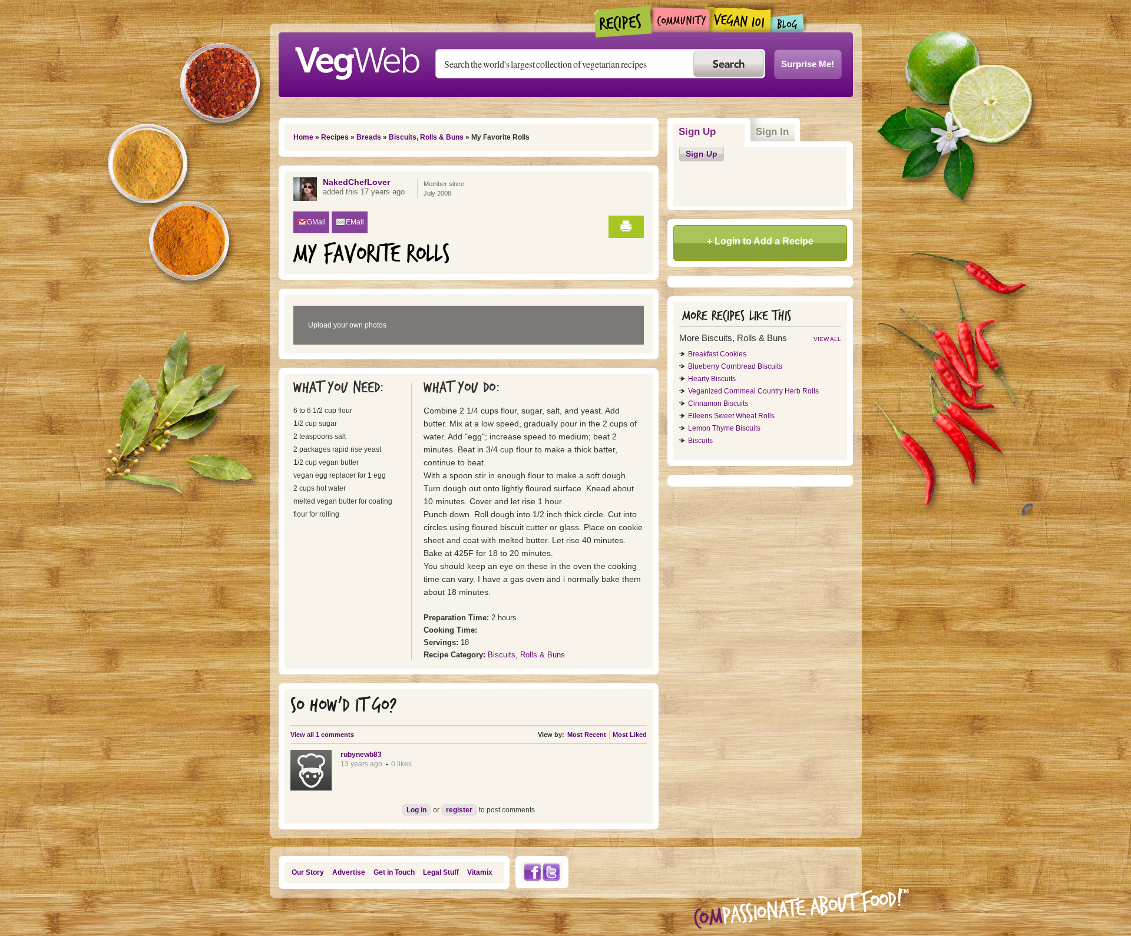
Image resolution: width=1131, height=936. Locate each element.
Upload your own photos (347, 325)
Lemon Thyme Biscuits (724, 428)
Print (626, 227)
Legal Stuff (441, 872)
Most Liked (630, 734)
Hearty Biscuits (712, 379)
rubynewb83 (361, 754)
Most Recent (586, 734)
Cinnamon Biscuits (718, 403)
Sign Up (712, 131)
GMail (316, 222)
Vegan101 (740, 19)
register (459, 810)
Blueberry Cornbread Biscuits (735, 366)
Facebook (532, 872)
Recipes (623, 22)
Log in (416, 810)
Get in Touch (394, 872)
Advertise (348, 872)
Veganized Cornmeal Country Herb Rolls (753, 391)
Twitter (551, 872)
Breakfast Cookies (717, 354)
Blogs (787, 23)
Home (303, 137)
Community (680, 19)
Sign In (772, 131)
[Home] (357, 60)
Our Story (308, 872)
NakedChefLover (356, 182)
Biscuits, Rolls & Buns (426, 137)
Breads (368, 137)
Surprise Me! (807, 64)
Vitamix (479, 872)
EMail (355, 222)
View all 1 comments (322, 734)
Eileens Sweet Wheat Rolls (731, 416)
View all (827, 339)
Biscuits (700, 440)
